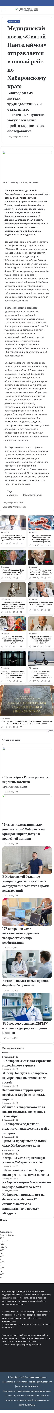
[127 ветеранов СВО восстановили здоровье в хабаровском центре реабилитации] (27, 912)
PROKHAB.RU (29, 1405)
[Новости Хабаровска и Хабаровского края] (27, 10)
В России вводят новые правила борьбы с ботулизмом (26, 983)
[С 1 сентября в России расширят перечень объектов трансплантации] (27, 761)
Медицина (14, 21)
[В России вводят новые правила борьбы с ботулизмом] (27, 964)
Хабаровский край (32, 495)
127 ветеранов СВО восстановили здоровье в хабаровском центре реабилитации (20, 935)
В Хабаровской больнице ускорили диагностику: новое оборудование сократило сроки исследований (25, 883)
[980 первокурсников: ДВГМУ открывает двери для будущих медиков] (27, 1007)
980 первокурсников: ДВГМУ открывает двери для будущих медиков (25, 1028)
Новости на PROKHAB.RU (27, 1386)
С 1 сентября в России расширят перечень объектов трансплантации (26, 782)
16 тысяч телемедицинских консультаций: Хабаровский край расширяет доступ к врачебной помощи (23, 831)
